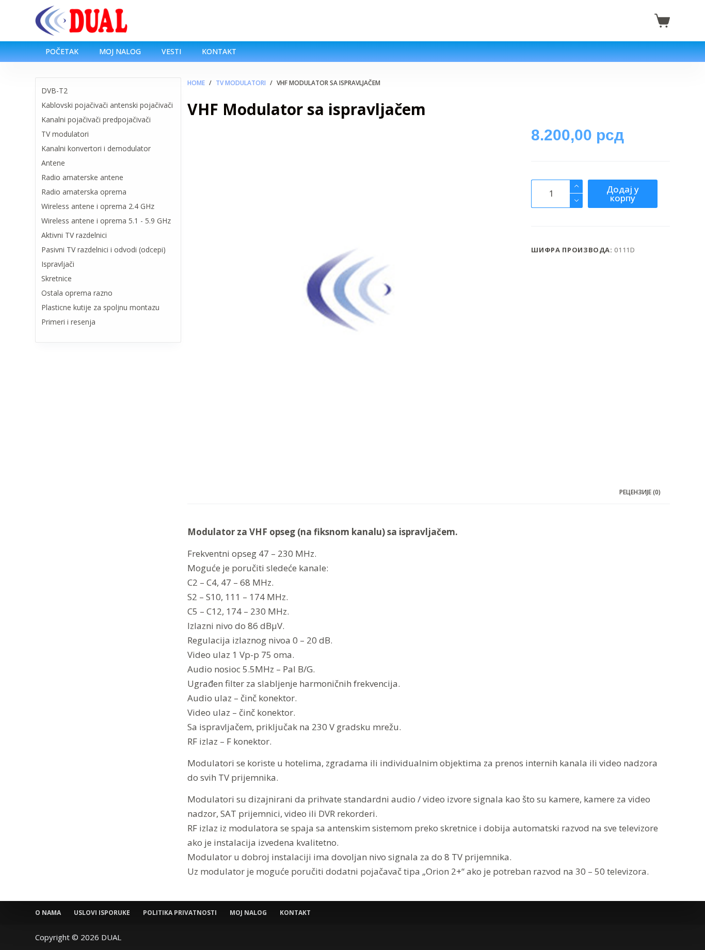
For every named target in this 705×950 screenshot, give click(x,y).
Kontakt (219, 51)
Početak (61, 51)
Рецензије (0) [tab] (640, 492)
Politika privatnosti (180, 913)
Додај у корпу (622, 193)
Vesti (171, 51)
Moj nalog (120, 51)
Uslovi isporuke (102, 913)
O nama (48, 913)
